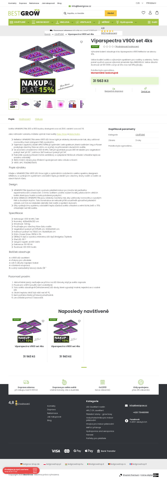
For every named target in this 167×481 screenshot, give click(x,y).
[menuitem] (19, 22)
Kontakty (12, 3)
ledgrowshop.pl (53, 464)
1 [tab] (84, 367)
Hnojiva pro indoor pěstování (100, 424)
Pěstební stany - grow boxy (99, 414)
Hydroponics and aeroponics (100, 431)
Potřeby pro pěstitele (96, 438)
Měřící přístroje (93, 427)
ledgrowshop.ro (118, 464)
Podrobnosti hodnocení (127, 46)
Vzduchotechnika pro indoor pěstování (99, 419)
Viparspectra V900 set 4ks (29, 346)
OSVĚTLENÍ (140, 134)
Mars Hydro (74, 134)
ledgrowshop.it (97, 464)
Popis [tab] (11, 119)
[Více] (152, 22)
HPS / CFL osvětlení (95, 410)
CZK (138, 3)
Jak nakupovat (48, 3)
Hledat (110, 13)
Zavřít (144, 94)
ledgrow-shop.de (31, 464)
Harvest (89, 435)
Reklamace (34, 3)
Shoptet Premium (131, 475)
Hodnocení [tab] (24, 119)
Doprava (23, 3)
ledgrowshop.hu (75, 464)
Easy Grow (62, 134)
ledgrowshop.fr (140, 464)
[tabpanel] (29, 339)
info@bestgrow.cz (81, 6)
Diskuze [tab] (39, 119)
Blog (59, 3)
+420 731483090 (141, 412)
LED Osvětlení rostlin (95, 407)
